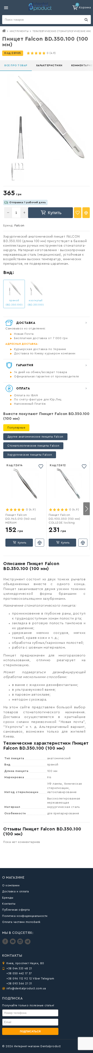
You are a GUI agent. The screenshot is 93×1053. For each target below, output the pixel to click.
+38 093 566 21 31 (19, 983)
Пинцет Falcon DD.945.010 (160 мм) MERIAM (20, 518)
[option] (17, 171)
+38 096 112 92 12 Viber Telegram (30, 978)
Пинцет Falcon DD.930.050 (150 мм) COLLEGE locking (64, 518)
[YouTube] (13, 943)
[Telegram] (27, 943)
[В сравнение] (86, 212)
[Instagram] (20, 943)
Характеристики (49, 65)
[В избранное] (77, 212)
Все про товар (15, 65)
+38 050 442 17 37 (19, 973)
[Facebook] (5, 943)
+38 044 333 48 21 (19, 968)
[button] (86, 508)
